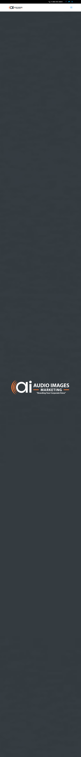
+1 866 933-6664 (56, 2)
